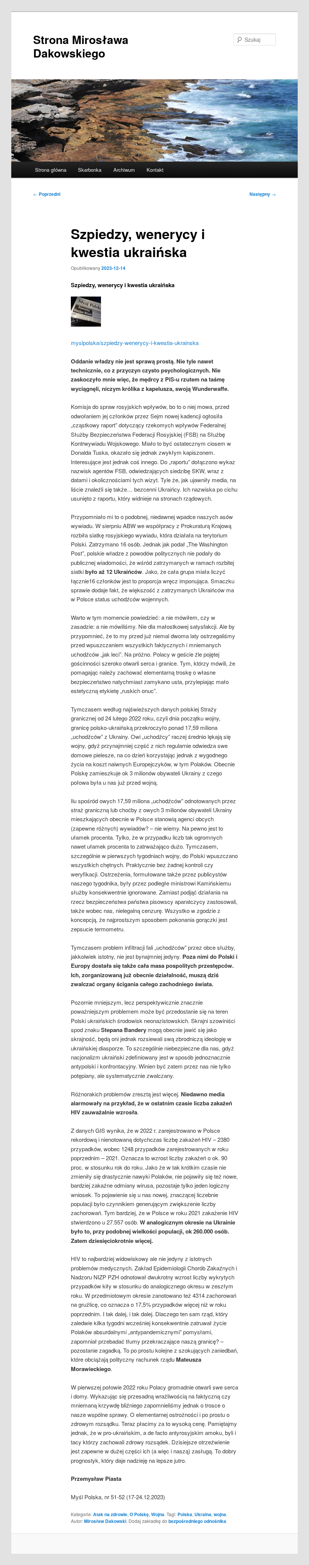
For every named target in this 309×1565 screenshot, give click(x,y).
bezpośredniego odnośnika (197, 1521)
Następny (262, 194)
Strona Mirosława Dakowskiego (80, 46)
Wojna (157, 1514)
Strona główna (50, 169)
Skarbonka (89, 169)
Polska (184, 1514)
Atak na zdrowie (110, 1514)
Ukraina (202, 1514)
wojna (220, 1514)
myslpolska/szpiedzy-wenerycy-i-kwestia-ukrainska (135, 343)
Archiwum (124, 169)
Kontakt (155, 169)
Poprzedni (46, 194)
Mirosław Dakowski (105, 1521)
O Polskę (139, 1514)
